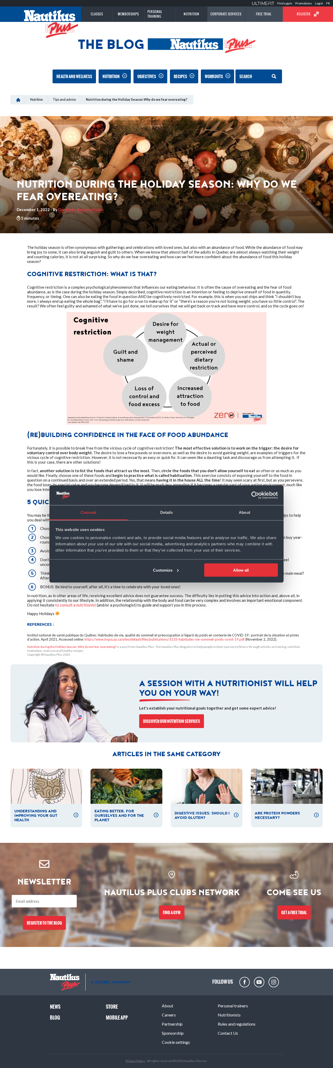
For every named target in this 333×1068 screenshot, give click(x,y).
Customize (162, 570)
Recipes (180, 76)
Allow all (241, 570)
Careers (169, 1014)
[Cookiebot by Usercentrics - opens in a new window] (255, 495)
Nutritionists (229, 1014)
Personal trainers (233, 1005)
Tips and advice (64, 99)
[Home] (18, 99)
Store (112, 1006)
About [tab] (244, 512)
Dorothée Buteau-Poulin (81, 209)
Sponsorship (173, 1033)
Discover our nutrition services (171, 721)
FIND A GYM (172, 912)
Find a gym (284, 3)
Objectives (146, 76)
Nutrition (111, 76)
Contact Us (228, 1033)
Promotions (303, 3)
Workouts (214, 76)
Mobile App (117, 1017)
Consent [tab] (88, 512)
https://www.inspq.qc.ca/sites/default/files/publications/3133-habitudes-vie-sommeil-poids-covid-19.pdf (165, 639)
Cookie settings (176, 1042)
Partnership (172, 1023)
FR (328, 3)
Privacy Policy (135, 1061)
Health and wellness (74, 76)
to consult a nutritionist (75, 605)
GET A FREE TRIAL (294, 912)
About (167, 1005)
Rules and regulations (236, 1023)
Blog (55, 1017)
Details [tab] (166, 512)
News (55, 1006)
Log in (319, 3)
